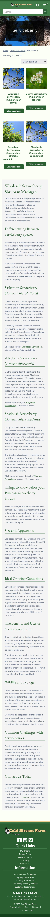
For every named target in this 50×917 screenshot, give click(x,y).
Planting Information (25, 880)
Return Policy (25, 854)
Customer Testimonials (25, 887)
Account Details (25, 857)
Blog (27, 907)
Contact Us (25, 863)
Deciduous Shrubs (17, 50)
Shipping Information (25, 877)
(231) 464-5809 (26, 893)
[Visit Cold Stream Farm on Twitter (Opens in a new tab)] (31, 840)
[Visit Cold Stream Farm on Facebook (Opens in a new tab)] (19, 840)
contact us (25, 797)
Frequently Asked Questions (25, 883)
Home (5, 50)
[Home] (21, 7)
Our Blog (25, 860)
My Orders (25, 851)
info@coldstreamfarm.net (25, 899)
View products (14, 111)
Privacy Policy (15, 907)
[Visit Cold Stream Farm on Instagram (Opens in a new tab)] (25, 840)
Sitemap (35, 907)
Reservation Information (25, 874)
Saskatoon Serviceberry (32, 346)
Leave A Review (26, 910)
